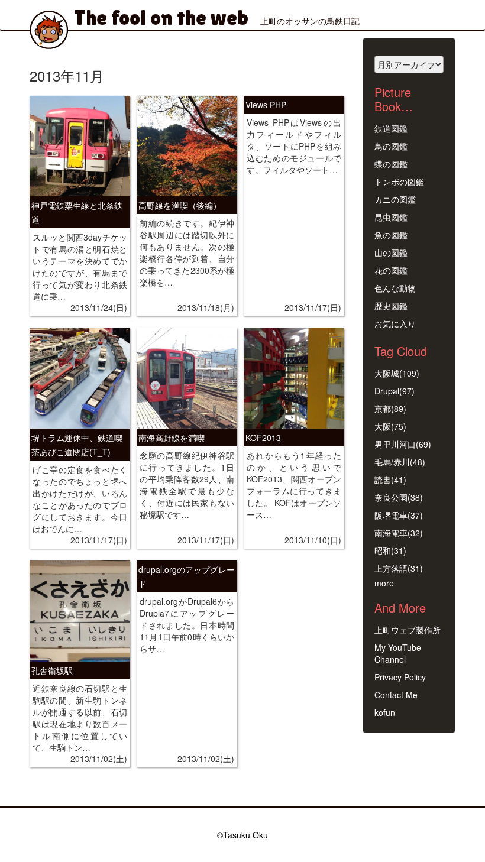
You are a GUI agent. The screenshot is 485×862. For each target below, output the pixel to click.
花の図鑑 (391, 270)
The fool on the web (161, 17)
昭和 (382, 550)
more (384, 583)
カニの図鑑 (395, 199)
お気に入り (395, 323)
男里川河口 (395, 444)
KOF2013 (263, 437)
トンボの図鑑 (399, 181)
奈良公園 (391, 497)
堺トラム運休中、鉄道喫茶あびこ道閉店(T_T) (76, 445)
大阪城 (386, 373)
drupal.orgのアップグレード (186, 576)
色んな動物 (395, 288)
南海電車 (391, 533)
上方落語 (391, 568)
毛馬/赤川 (392, 462)
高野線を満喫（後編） (179, 205)
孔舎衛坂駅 (52, 670)
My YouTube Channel (397, 653)
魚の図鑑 (391, 235)
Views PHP (265, 105)
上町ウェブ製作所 (407, 630)
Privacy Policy (400, 677)
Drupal (386, 391)
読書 (382, 479)
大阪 (382, 426)
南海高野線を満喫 (171, 437)
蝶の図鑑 (391, 164)
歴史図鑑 (391, 306)
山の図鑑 (391, 252)
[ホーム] (53, 30)
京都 (382, 408)
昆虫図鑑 (391, 217)
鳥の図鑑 (391, 146)
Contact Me (396, 695)
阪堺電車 (391, 515)
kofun (384, 712)
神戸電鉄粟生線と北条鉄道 (76, 212)
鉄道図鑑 (391, 128)
